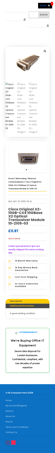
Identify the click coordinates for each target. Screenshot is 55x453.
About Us (10, 416)
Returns (9, 411)
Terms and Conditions (17, 427)
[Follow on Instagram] (13, 442)
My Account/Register (16, 405)
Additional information (22, 305)
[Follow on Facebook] (8, 442)
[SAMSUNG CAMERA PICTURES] (27, 172)
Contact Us (11, 432)
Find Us (9, 421)
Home (11, 178)
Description (16, 301)
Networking (21, 178)
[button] (45, 51)
